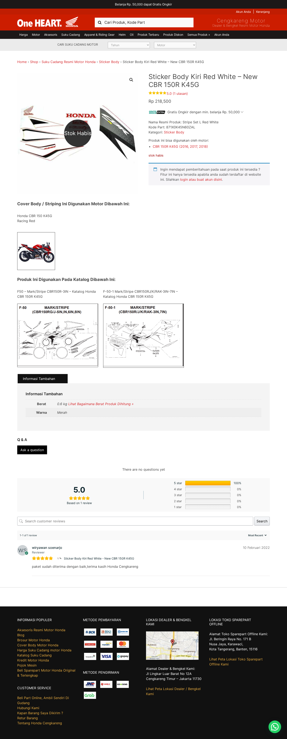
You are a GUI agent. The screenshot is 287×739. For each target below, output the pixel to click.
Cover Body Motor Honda (37, 645)
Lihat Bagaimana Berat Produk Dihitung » (101, 404)
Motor (36, 34)
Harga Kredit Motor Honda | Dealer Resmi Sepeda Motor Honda (47, 22)
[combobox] (144, 22)
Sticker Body (109, 62)
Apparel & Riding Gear (99, 34)
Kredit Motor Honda (33, 660)
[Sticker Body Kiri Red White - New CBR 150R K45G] (59, 558)
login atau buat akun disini (201, 179)
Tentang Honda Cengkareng (39, 723)
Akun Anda (243, 11)
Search (262, 521)
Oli (131, 34)
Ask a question (32, 450)
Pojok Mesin (27, 665)
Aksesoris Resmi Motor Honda (41, 630)
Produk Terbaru (148, 34)
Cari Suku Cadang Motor (77, 44)
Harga (23, 34)
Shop (34, 62)
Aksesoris (50, 34)
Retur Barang (27, 718)
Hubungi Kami (28, 708)
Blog (20, 635)
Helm (122, 34)
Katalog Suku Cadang (34, 655)
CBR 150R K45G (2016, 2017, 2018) (180, 146)
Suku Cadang (70, 34)
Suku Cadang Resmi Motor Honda (69, 62)
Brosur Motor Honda (33, 640)
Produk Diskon (173, 34)
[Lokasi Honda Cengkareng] (172, 658)
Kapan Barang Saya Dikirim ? (40, 713)
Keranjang (263, 11)
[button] (131, 80)
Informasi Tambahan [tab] (39, 379)
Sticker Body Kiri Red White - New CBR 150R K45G (99, 558)
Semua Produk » (198, 34)
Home (22, 62)
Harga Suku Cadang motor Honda (44, 650)
